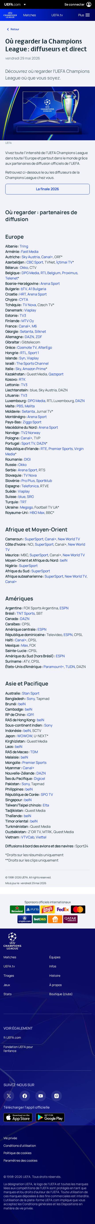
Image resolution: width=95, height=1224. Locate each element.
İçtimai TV (64, 262)
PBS (20, 406)
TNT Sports (26, 613)
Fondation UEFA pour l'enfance (18, 1049)
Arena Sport (50, 283)
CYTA (23, 299)
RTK (22, 379)
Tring (24, 246)
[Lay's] (47, 909)
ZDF (39, 336)
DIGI (27, 459)
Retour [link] (15, 29)
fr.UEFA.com (12, 1037)
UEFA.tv (9, 966)
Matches (10, 957)
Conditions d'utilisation (20, 1145)
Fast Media (29, 251)
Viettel (41, 837)
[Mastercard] (78, 909)
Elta (46, 805)
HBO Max (37, 512)
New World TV (69, 539)
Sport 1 (33, 352)
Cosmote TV (27, 347)
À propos (55, 985)
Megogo (26, 507)
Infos (52, 966)
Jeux (7, 985)
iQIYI (30, 714)
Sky (18, 368)
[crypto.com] (24, 919)
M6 (34, 326)
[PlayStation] (32, 909)
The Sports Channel (32, 363)
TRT (23, 501)
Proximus (69, 272)
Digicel (39, 778)
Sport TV (28, 443)
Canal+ (47, 256)
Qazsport (56, 374)
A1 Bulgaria (37, 288)
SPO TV (47, 794)
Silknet (40, 331)
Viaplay (30, 310)
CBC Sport (35, 262)
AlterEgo (45, 347)
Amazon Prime (34, 368)
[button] (83, 15)
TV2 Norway (30, 432)
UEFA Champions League (10, 15)
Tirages (9, 975)
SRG (30, 496)
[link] (29, 15)
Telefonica (30, 485)
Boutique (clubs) (61, 994)
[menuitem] (33, 15)
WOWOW (24, 735)
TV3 (23, 315)
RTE (44, 448)
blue (21, 496)
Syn (22, 358)
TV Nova (29, 304)
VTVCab (27, 837)
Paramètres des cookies (20, 1160)
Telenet (11, 278)
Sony (31, 698)
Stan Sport (30, 693)
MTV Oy (27, 320)
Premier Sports (61, 448)
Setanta (26, 331)
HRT (22, 294)
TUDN (70, 666)
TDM (34, 751)
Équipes (54, 957)
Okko (24, 267)
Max (24, 645)
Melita (30, 406)
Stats (7, 994)
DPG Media (30, 272)
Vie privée (10, 1138)
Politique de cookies (17, 1153)
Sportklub (44, 480)
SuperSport (34, 539)
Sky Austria (31, 256)
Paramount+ (54, 666)
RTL (23, 352)
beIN (63, 560)
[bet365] (40, 919)
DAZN (29, 336)
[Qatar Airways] (70, 919)
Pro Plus (28, 480)
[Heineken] (17, 909)
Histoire (54, 975)
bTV (24, 288)
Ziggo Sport (32, 422)
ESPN (64, 608)
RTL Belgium (51, 272)
